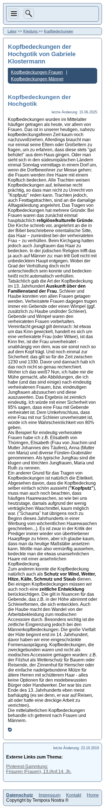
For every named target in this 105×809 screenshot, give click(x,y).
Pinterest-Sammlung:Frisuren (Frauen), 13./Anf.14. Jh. (38, 769)
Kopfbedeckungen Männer (37, 79)
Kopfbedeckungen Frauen (37, 72)
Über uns (13, 37)
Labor (14, 60)
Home (14, 79)
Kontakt (73, 795)
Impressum (49, 795)
